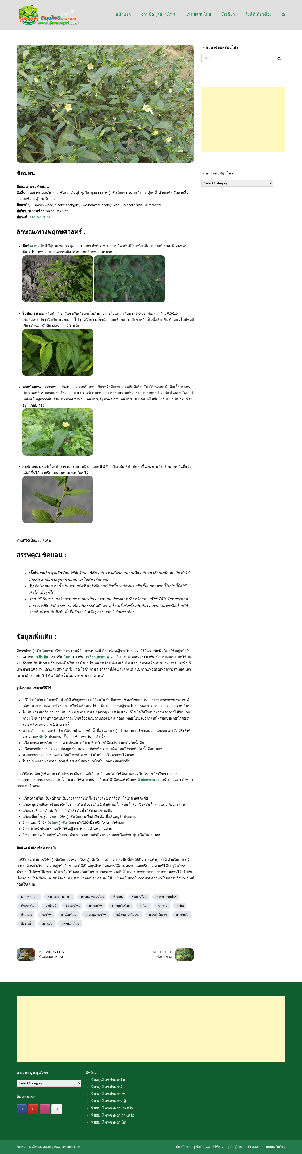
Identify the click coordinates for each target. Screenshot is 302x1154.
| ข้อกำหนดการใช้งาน (208, 1147)
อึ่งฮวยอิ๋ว (27, 923)
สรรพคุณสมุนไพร (96, 914)
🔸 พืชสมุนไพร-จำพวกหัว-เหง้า (109, 1108)
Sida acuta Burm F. (60, 896)
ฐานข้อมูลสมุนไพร (158, 14)
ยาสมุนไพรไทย (121, 905)
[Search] (279, 58)
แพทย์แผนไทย (198, 14)
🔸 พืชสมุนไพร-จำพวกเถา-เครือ (110, 1115)
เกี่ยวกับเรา (182, 1147)
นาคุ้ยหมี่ (51, 905)
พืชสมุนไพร (73, 905)
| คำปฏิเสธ (235, 1147)
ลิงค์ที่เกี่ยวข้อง (258, 14)
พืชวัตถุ (91, 1073)
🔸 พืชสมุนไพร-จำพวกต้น (105, 1080)
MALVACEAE (40, 217)
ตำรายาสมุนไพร (166, 896)
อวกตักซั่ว (182, 914)
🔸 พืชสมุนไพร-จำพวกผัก (105, 1087)
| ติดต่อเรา (253, 1147)
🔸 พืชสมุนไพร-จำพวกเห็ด (106, 1122)
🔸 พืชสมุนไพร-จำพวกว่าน (106, 1094)
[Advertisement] (243, 119)
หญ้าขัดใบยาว (158, 914)
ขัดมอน (33, 246)
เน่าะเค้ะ (47, 923)
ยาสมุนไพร (96, 905)
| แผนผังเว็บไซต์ (274, 1147)
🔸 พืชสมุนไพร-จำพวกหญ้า (107, 1101)
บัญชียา (228, 14)
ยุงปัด (180, 905)
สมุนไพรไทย (68, 914)
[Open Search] (283, 15)
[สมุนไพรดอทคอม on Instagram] (45, 1109)
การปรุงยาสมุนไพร (92, 896)
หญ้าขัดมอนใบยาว (127, 914)
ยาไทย (144, 905)
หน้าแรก (123, 14)
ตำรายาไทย (28, 905)
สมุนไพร (47, 914)
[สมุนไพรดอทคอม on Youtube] (33, 1109)
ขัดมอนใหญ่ (139, 896)
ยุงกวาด (163, 905)
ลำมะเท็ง (26, 914)
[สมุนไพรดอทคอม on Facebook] (22, 1109)
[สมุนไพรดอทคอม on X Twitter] (56, 1109)
